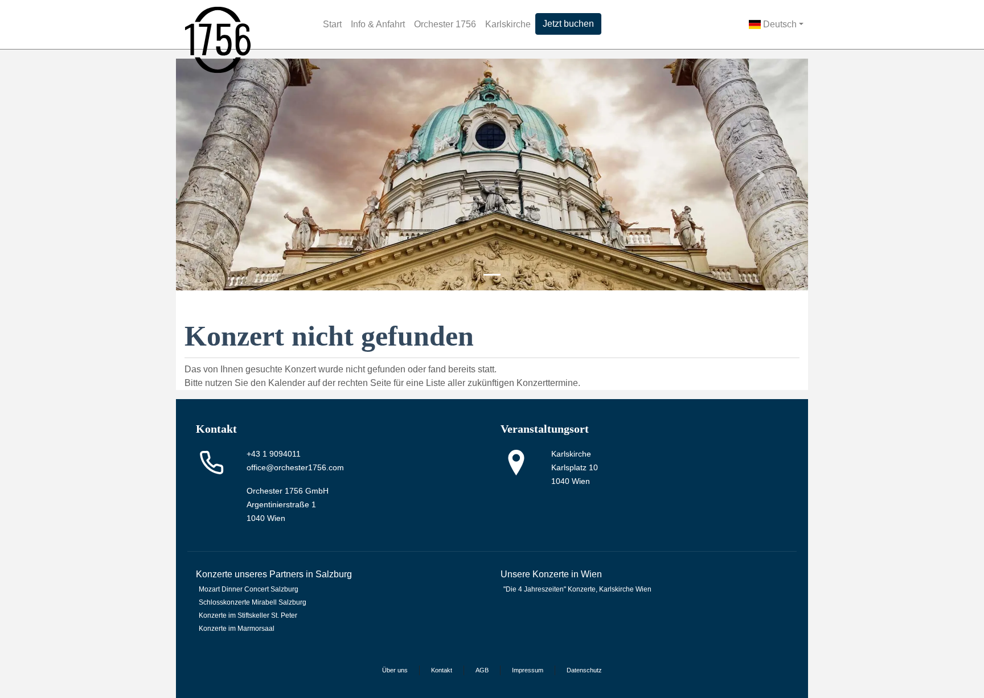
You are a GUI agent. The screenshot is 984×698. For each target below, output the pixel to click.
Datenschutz (584, 670)
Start (332, 24)
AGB (482, 670)
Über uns (395, 670)
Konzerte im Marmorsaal (236, 629)
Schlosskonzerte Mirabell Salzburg (252, 602)
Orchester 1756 (445, 24)
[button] (223, 174)
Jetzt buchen (568, 23)
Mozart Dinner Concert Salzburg (248, 589)
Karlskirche (508, 24)
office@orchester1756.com (295, 467)
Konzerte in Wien (567, 574)
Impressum (527, 670)
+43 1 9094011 (274, 453)
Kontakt (441, 670)
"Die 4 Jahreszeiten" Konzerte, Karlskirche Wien (577, 589)
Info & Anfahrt (378, 24)
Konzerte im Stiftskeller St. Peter (248, 615)
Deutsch (779, 24)
